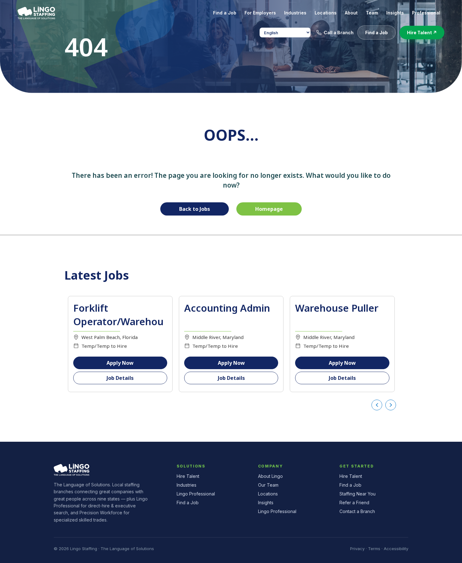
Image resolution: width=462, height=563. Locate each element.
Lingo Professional (196, 493)
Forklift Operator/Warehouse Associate (118, 321)
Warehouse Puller (336, 307)
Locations (268, 493)
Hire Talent (188, 476)
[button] (376, 32)
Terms (374, 548)
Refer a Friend (354, 502)
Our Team (268, 485)
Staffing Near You (357, 493)
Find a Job (188, 502)
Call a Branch (339, 32)
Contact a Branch (357, 511)
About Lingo (270, 476)
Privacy (357, 548)
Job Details (120, 377)
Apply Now (120, 362)
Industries (186, 485)
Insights (265, 502)
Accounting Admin (227, 307)
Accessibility (396, 548)
